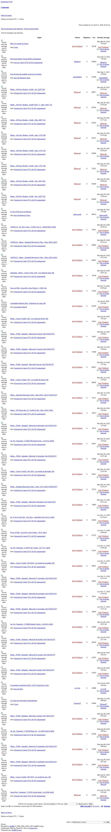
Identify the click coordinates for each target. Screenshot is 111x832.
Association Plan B (20, 307)
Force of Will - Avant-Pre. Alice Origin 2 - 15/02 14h (28, 288)
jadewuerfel (77, 214)
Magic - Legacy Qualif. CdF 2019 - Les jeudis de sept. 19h (30, 777)
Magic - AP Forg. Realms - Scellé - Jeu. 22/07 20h (27, 89)
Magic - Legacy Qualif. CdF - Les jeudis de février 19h (29, 319)
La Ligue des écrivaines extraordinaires (23, 701)
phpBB (12, 826)
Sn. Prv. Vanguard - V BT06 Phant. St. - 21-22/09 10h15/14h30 (32, 731)
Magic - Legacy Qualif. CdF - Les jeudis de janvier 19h (29, 380)
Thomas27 (77, 703)
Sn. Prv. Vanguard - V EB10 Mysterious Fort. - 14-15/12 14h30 (32, 441)
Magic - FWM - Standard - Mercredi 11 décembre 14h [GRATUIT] (33, 456)
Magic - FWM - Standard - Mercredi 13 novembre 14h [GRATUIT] (33, 609)
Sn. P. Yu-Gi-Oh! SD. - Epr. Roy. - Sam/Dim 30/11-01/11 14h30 (32, 517)
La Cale (77, 688)
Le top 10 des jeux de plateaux (20, 212)
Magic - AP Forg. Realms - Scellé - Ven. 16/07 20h (27, 181)
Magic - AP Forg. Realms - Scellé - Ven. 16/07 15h (27, 196)
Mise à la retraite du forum (19, 44)
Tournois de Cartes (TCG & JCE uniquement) (29, 93)
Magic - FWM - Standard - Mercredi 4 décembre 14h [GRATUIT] (33, 502)
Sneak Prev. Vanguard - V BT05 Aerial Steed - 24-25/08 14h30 (32, 792)
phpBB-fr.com (17, 830)
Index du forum (6, 15)
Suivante (107, 806)
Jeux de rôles (18, 689)
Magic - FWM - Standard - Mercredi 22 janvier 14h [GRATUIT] (32, 334)
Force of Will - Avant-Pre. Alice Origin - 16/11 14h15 (28, 532)
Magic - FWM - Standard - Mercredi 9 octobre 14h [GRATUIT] (32, 670)
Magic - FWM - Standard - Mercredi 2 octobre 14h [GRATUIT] (32, 716)
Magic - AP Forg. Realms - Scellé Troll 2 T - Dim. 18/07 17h (31, 105)
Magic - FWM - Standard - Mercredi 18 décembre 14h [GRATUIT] (33, 426)
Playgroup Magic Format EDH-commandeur (25, 59)
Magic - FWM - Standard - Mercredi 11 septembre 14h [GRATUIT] (33, 762)
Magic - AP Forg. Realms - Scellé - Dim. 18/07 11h (27, 120)
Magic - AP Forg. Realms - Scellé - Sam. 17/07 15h (28, 150)
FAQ (11, 2)
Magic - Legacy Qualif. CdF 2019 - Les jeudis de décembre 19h (32, 471)
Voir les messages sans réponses (12, 29)
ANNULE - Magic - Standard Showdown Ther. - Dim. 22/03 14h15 (33, 257)
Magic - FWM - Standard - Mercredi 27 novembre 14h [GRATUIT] (33, 578)
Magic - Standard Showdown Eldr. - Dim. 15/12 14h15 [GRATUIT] (33, 487)
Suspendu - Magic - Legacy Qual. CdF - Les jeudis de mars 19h (32, 273)
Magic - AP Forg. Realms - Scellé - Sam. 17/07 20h (28, 135)
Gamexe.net (33, 828)
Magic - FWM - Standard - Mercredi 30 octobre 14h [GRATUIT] (32, 639)
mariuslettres (77, 77)
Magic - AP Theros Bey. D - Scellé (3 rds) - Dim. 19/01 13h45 (31, 410)
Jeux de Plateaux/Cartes (22, 78)
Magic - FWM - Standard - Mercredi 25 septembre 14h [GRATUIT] (33, 746)
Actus (16, 47)
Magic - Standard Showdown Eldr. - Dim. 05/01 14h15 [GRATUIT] (33, 395)
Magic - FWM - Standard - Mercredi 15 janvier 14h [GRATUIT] (32, 349)
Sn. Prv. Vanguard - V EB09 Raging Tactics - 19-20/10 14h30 (31, 624)
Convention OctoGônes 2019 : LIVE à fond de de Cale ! (29, 685)
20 (102, 806)
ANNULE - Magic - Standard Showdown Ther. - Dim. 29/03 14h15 (33, 242)
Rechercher (5, 2)
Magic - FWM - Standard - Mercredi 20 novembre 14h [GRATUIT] (33, 594)
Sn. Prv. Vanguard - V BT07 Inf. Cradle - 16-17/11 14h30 (30, 548)
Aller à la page (85, 806)
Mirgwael (77, 92)
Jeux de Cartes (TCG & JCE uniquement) (28, 62)
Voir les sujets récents (31, 29)
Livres (16, 704)
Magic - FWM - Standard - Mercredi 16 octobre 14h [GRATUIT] (32, 655)
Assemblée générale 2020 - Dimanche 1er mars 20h (28, 303)
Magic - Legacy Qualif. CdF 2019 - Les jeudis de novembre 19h (32, 563)
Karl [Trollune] (77, 46)
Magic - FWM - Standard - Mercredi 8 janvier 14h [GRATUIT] (32, 364)
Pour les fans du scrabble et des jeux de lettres (26, 74)
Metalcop (77, 62)
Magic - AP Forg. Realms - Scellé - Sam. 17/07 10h (28, 166)
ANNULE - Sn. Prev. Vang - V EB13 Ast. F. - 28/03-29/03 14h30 (33, 227)
